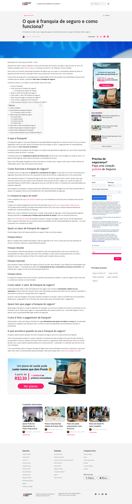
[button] (97, 36)
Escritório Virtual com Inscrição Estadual (63, 460)
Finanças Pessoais (26, 466)
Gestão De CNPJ (26, 469)
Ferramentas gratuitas (27, 480)
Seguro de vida (113, 273)
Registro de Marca (58, 469)
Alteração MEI (57, 466)
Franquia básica (17, 117)
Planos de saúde (58, 477)
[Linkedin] (95, 494)
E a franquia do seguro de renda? (22, 112)
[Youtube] (105, 494)
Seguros (95, 281)
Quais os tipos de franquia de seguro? (21, 114)
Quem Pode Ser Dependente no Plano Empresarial (29, 426)
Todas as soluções (88, 454)
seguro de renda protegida (31, 199)
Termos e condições (88, 466)
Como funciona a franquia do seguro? (21, 110)
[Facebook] (102, 494)
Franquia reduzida (18, 119)
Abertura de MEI (58, 463)
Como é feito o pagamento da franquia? (22, 130)
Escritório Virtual (26, 463)
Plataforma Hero (26, 474)
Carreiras (86, 469)
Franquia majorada (18, 121)
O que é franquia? (15, 108)
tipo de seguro (30, 68)
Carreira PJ (25, 460)
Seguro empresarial (98, 277)
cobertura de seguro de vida (70, 351)
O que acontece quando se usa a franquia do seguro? (25, 132)
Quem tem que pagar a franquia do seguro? (23, 128)
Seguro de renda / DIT (29, 15)
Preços (85, 457)
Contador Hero (26, 457)
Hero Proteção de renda (20, 219)
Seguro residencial (112, 277)
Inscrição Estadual (26, 471)
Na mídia (86, 463)
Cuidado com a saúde (27, 486)
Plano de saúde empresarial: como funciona (74, 426)
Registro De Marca (26, 477)
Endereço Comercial (59, 457)
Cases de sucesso (26, 454)
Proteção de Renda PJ (59, 471)
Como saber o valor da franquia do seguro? (23, 125)
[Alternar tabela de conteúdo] (39, 105)
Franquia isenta (17, 123)
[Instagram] (99, 494)
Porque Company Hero (89, 460)
